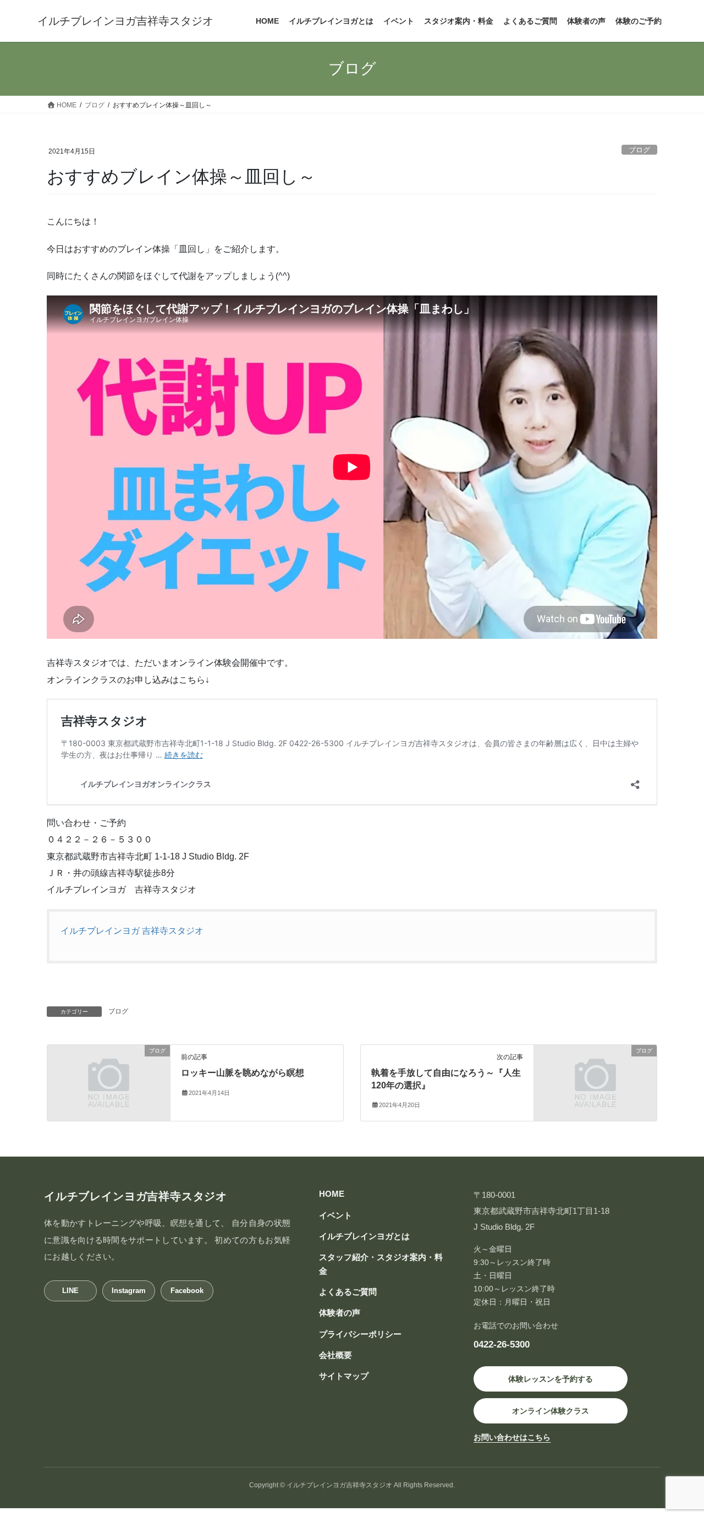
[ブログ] (108, 1082)
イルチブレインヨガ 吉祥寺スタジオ (132, 930)
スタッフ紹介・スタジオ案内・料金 (381, 1263)
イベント (335, 1215)
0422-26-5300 (502, 1344)
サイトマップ (344, 1376)
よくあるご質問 (348, 1291)
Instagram (129, 1290)
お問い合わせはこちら (512, 1437)
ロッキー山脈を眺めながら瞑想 (242, 1072)
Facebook (187, 1290)
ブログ (639, 150)
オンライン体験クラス (550, 1410)
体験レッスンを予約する (550, 1378)
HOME (331, 1193)
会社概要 (335, 1355)
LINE (70, 1290)
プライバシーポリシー (360, 1334)
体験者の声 (339, 1312)
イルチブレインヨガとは (364, 1236)
